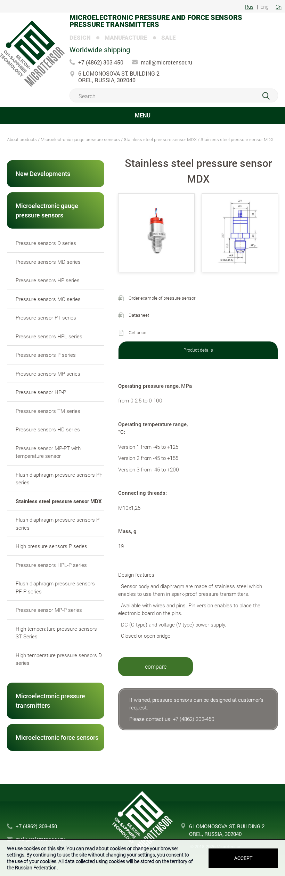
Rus (249, 7)
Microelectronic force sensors (57, 737)
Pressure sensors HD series (48, 429)
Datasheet (139, 315)
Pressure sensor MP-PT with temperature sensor (48, 452)
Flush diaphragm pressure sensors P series (57, 523)
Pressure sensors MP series (48, 373)
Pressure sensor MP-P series (49, 609)
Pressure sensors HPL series (49, 336)
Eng (264, 7)
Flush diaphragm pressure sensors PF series (59, 478)
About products (22, 139)
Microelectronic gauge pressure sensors (80, 139)
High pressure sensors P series (51, 546)
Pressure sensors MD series (48, 261)
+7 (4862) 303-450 (100, 62)
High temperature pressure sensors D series (59, 659)
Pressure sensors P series (46, 354)
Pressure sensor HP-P (41, 392)
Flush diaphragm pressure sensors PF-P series (55, 587)
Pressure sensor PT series (46, 317)
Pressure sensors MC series (48, 298)
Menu (142, 115)
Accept (243, 858)
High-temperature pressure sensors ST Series (56, 632)
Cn (279, 7)
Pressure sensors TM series (48, 410)
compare (155, 666)
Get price (137, 332)
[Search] (270, 96)
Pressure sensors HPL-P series (51, 564)
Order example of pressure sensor (162, 298)
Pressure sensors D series (46, 242)
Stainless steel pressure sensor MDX (160, 139)
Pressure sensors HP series (48, 280)
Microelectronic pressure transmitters (50, 700)
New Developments (43, 173)
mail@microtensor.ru (166, 62)
